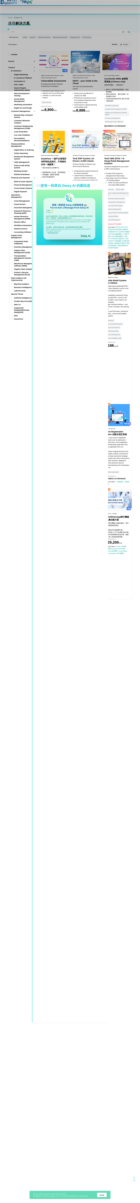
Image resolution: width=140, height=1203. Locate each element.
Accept (102, 1195)
